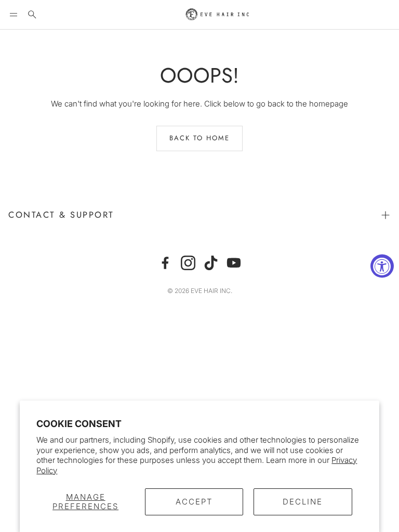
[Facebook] (165, 263)
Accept (194, 502)
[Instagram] (188, 263)
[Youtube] (234, 263)
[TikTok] (211, 263)
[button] (13, 14)
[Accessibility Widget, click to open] (382, 266)
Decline (303, 502)
